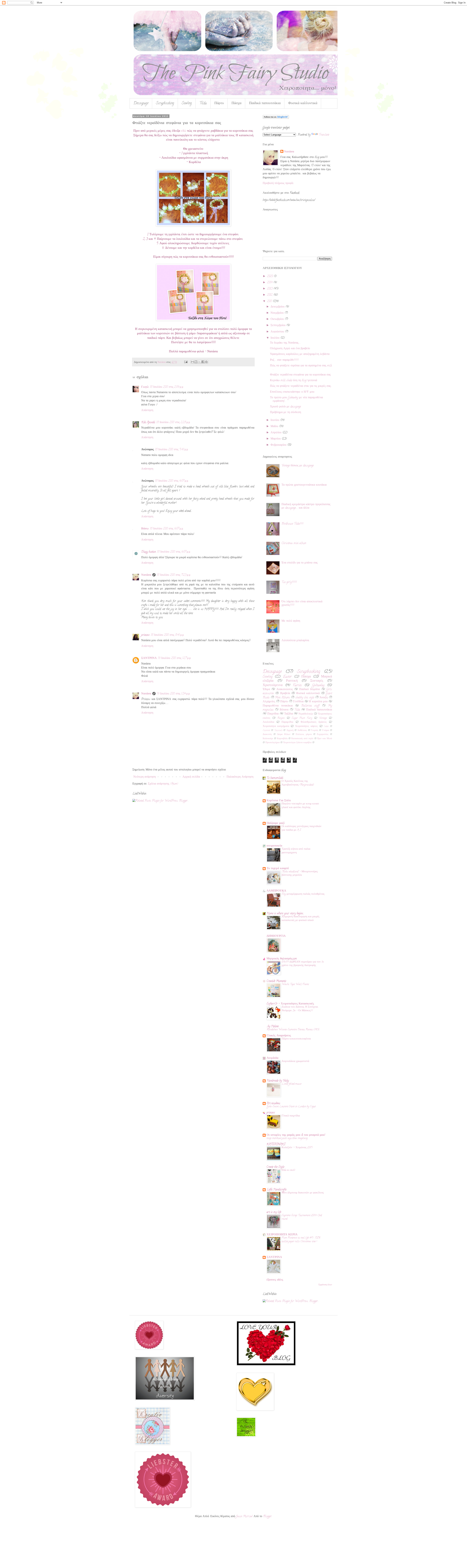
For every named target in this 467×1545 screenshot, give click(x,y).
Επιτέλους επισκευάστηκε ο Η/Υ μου (292, 392)
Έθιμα (266, 689)
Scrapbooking (165, 103)
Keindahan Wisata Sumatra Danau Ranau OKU (293, 1029)
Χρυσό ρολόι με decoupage (285, 407)
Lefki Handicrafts (277, 1190)
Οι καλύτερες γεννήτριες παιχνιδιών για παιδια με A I (301, 828)
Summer (266, 730)
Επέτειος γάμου (304, 734)
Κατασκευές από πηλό (302, 739)
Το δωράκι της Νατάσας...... (285, 343)
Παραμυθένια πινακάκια (278, 706)
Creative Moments (276, 981)
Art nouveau (273, 1103)
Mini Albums (282, 698)
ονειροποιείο (274, 846)
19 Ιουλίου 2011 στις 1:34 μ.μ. (173, 694)
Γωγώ (145, 387)
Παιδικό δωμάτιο (309, 689)
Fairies (297, 685)
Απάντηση (147, 410)
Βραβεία (285, 693)
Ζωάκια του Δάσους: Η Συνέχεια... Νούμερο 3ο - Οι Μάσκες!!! (300, 1009)
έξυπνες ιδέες (275, 1280)
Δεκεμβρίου (278, 307)
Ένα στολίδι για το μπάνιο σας (299, 563)
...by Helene (273, 1026)
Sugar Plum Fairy (302, 718)
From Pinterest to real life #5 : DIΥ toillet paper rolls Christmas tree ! (301, 1240)
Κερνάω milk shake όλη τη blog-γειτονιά (293, 380)
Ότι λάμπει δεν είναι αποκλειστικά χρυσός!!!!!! (301, 603)
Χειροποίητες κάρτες (306, 726)
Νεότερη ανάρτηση (144, 777)
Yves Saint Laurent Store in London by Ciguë (291, 1106)
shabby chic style (304, 698)
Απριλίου (276, 433)
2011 (270, 301)
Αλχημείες (269, 702)
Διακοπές (267, 734)
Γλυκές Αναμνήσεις (279, 1036)
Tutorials (278, 730)
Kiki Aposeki (148, 422)
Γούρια (325, 730)
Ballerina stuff (310, 706)
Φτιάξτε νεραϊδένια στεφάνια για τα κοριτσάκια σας (300, 375)
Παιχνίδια (273, 714)
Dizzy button (148, 552)
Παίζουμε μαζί (276, 823)
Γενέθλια (298, 702)
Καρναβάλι (282, 739)
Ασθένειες (302, 730)
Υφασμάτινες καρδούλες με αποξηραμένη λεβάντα (299, 354)
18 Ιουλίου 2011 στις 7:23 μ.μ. (174, 575)
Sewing (187, 103)
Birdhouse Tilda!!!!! (292, 524)
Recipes (281, 718)
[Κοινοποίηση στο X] (199, 362)
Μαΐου (275, 426)
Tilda (203, 103)
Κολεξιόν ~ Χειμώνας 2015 (297, 1147)
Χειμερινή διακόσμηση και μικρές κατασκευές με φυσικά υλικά (300, 919)
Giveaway (318, 685)
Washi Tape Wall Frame (295, 984)
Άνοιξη (323, 698)
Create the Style (275, 1167)
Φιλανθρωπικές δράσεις (314, 722)
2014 (270, 282)
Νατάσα (146, 575)
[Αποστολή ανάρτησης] (185, 362)
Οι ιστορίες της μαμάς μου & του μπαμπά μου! (296, 1135)
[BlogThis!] (196, 362)
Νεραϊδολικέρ (305, 714)
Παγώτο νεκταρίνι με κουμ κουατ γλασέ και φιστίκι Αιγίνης (300, 806)
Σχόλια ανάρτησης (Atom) (163, 784)
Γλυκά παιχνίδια (291, 1116)
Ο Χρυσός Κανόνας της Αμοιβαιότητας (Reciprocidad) (298, 783)
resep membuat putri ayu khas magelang (287, 1138)
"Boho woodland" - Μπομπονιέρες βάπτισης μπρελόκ (300, 874)
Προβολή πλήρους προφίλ (278, 183)
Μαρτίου (276, 439)
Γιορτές (314, 730)
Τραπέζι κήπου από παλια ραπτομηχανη (296, 851)
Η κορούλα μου (318, 702)
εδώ (184, 131)
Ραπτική (292, 681)
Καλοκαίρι (268, 739)
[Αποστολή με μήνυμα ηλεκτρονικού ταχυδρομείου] (192, 362)
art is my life (274, 1212)
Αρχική (290, 730)
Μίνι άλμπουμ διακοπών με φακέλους (303, 1193)
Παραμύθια (287, 722)
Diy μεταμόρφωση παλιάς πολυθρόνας (303, 894)
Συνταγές (316, 681)
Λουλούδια (268, 722)
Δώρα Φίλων (284, 734)
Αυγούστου (278, 332)
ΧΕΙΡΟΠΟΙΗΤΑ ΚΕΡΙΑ (282, 1235)
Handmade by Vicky (278, 1081)
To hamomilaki (275, 778)
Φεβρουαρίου (279, 445)
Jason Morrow (244, 1516)
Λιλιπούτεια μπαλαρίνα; (295, 640)
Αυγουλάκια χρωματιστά (295, 1061)
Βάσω (145, 529)
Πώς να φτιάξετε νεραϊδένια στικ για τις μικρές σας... (301, 386)
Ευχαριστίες (322, 734)
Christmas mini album (293, 543)
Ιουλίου (275, 338)
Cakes (326, 726)
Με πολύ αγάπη (290, 621)
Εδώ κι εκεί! (288, 1170)
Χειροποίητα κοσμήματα (276, 726)
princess (145, 635)
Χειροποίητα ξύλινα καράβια (297, 743)
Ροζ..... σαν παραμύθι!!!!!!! (284, 360)
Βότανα (284, 710)
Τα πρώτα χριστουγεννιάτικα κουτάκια (304, 485)
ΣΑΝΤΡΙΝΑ (149, 658)
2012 (270, 295)
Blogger (267, 1516)
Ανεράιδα (272, 1058)
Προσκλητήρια (272, 743)
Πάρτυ (219, 103)
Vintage (323, 718)
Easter (287, 676)
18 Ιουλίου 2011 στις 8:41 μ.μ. (167, 635)
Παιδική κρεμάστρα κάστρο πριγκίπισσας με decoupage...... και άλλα (305, 506)
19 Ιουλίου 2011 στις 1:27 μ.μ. (174, 658)
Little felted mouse (291, 1084)
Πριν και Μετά (324, 739)
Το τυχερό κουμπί (278, 868)
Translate (324, 135)
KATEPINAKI (276, 1144)
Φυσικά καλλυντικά (302, 103)
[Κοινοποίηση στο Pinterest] (206, 362)
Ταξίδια (288, 714)
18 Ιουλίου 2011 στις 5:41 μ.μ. (171, 450)
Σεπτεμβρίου (278, 325)
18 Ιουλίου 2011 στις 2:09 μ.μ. (167, 387)
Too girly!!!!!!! (289, 582)
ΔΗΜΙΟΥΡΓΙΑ (276, 936)
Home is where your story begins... (285, 913)
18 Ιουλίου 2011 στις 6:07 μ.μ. (172, 481)
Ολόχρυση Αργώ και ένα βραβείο (290, 348)
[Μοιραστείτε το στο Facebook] (203, 362)
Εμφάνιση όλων (325, 1285)
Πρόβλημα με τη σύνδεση (285, 412)
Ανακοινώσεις (284, 689)
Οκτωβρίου (278, 319)
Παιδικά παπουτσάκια (265, 103)
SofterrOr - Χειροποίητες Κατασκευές (290, 1004)
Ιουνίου (275, 420)
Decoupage (140, 103)
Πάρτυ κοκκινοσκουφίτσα (296, 1039)
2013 (270, 289)
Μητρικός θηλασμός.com (282, 959)
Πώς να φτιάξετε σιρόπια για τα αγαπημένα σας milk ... (301, 367)
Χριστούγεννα (273, 685)
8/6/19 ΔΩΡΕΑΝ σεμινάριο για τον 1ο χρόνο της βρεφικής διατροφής (303, 964)
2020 (270, 276)
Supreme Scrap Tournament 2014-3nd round (302, 1217)
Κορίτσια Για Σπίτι (279, 801)
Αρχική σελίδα (191, 777)
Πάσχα (236, 103)
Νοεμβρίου (278, 313)
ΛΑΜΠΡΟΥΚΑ (276, 891)
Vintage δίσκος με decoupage (297, 466)
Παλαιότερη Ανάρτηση (240, 777)
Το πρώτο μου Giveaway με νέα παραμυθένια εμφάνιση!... (296, 399)
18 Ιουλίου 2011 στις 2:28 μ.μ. (173, 422)
